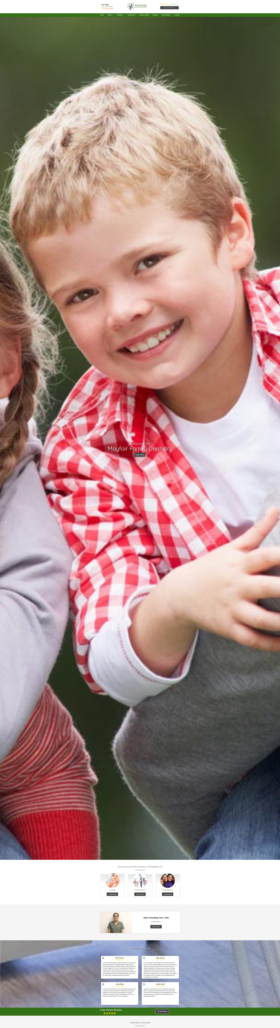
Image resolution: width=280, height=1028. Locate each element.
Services (119, 15)
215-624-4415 (107, 6)
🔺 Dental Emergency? (107, 8)
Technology (131, 15)
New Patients (166, 15)
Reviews (155, 15)
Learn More (140, 455)
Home (102, 15)
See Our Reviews (162, 1011)
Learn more (112, 894)
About (110, 15)
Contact (177, 15)
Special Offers (144, 15)
